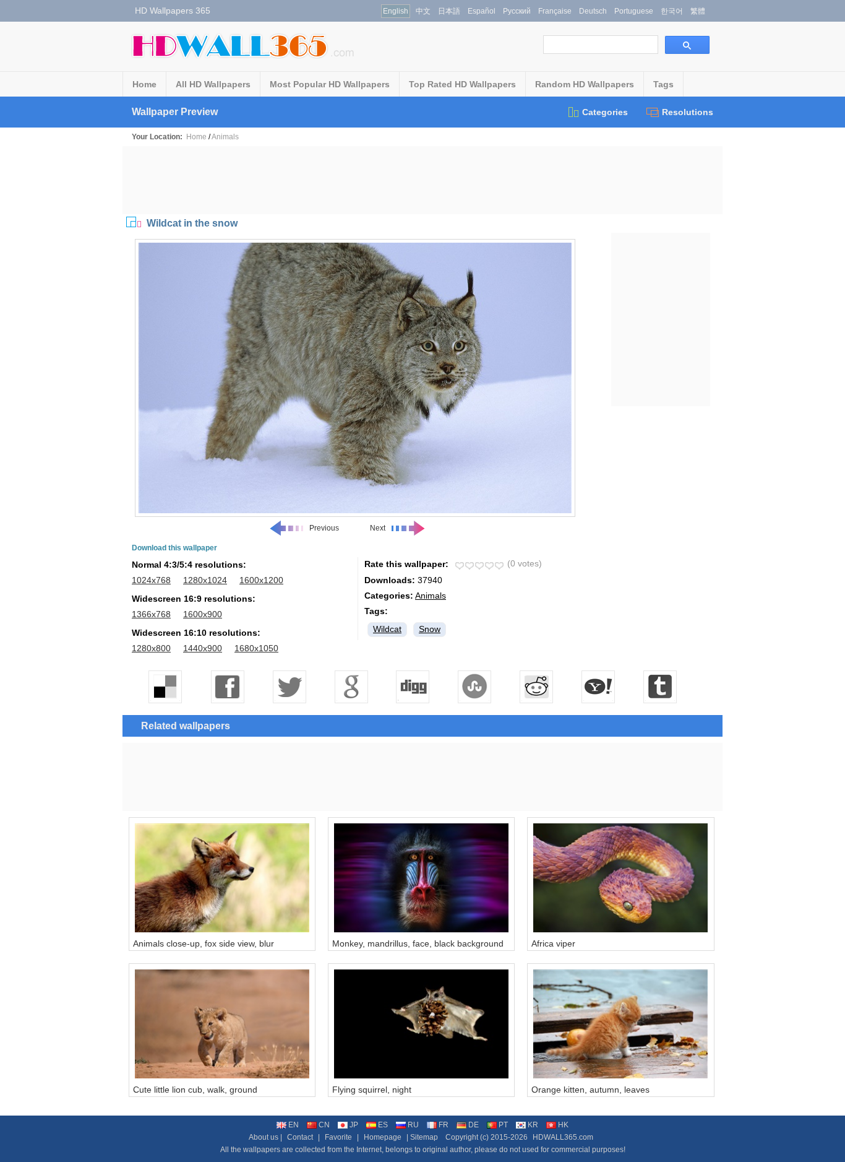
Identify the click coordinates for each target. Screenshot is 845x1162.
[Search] (687, 44)
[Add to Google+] (351, 686)
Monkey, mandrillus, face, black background (418, 943)
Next (377, 528)
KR (533, 1125)
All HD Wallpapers (213, 84)
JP (354, 1125)
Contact (300, 1137)
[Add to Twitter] (289, 686)
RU (413, 1125)
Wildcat (387, 629)
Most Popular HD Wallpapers (330, 84)
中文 (423, 11)
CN (324, 1125)
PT (503, 1125)
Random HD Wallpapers (584, 84)
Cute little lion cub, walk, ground (195, 1090)
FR (443, 1125)
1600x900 (202, 614)
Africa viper (553, 943)
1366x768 (151, 614)
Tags (663, 84)
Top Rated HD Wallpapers (462, 84)
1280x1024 (205, 580)
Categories (605, 112)
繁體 (697, 11)
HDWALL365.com (563, 1137)
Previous (324, 528)
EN (293, 1125)
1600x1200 (261, 580)
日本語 (449, 11)
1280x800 (151, 648)
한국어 (672, 11)
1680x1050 (256, 648)
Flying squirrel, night (371, 1090)
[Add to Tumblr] (660, 686)
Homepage (382, 1137)
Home (144, 84)
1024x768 (151, 580)
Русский (517, 11)
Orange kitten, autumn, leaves (590, 1090)
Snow (429, 629)
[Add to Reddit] (536, 686)
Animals (225, 136)
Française (555, 11)
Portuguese (633, 11)
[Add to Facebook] (227, 686)
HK (563, 1125)
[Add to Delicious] (165, 686)
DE (473, 1125)
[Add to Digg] (413, 686)
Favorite (338, 1137)
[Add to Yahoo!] (598, 686)
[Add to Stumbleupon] (475, 686)
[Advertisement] (422, 180)
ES (383, 1125)
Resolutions (687, 112)
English (395, 11)
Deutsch (593, 11)
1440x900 (202, 648)
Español (481, 11)
